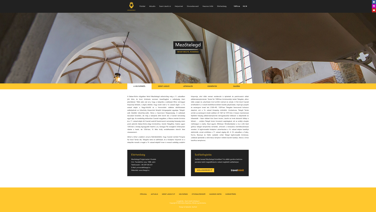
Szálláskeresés (204, 170)
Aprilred (194, 207)
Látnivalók (188, 86)
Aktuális (152, 6)
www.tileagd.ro (144, 170)
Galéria (236, 86)
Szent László (163, 86)
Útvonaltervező (193, 6)
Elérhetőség (221, 6)
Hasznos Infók (208, 6)
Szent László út (165, 6)
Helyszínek (179, 6)
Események (212, 86)
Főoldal (142, 6)
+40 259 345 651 (147, 165)
